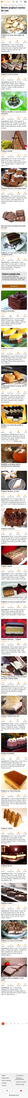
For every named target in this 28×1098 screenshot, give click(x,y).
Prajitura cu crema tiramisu (10, 791)
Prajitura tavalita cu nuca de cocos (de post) (13, 112)
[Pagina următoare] (22, 1023)
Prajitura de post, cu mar (10, 491)
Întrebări (4, 1083)
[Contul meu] (17, 1)
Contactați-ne (19, 1075)
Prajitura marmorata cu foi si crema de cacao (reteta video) (13, 677)
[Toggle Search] (21, 1)
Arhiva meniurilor (6, 1080)
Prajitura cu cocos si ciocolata (12, 941)
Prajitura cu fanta (7, 348)
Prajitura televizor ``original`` (11, 639)
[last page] (26, 1023)
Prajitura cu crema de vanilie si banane (12, 426)
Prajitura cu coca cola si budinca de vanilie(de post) (14, 253)
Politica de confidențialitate (19, 1078)
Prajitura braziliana (7, 753)
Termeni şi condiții (21, 1082)
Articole (4, 1085)
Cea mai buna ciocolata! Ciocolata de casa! (13, 227)
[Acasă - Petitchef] (2, 5)
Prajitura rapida (6, 566)
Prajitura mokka (6, 903)
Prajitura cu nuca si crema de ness (13, 602)
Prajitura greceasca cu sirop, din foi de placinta (13, 387)
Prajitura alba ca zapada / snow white (12, 979)
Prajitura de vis (6, 866)
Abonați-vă (14, 286)
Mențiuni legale (20, 1084)
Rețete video (5, 1078)
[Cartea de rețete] (13, 1)
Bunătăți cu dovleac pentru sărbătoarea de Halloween (11, 465)
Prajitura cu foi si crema (9, 74)
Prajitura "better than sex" (10, 716)
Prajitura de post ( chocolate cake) (13, 188)
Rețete (3, 1075)
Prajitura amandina (8, 311)
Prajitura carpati (6, 151)
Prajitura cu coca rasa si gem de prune (12, 36)
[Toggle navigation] (25, 2)
